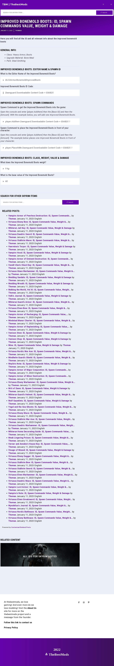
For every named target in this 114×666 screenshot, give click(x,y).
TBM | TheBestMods (14, 4)
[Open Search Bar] (103, 4)
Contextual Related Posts (21, 527)
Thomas (18, 30)
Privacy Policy (11, 627)
